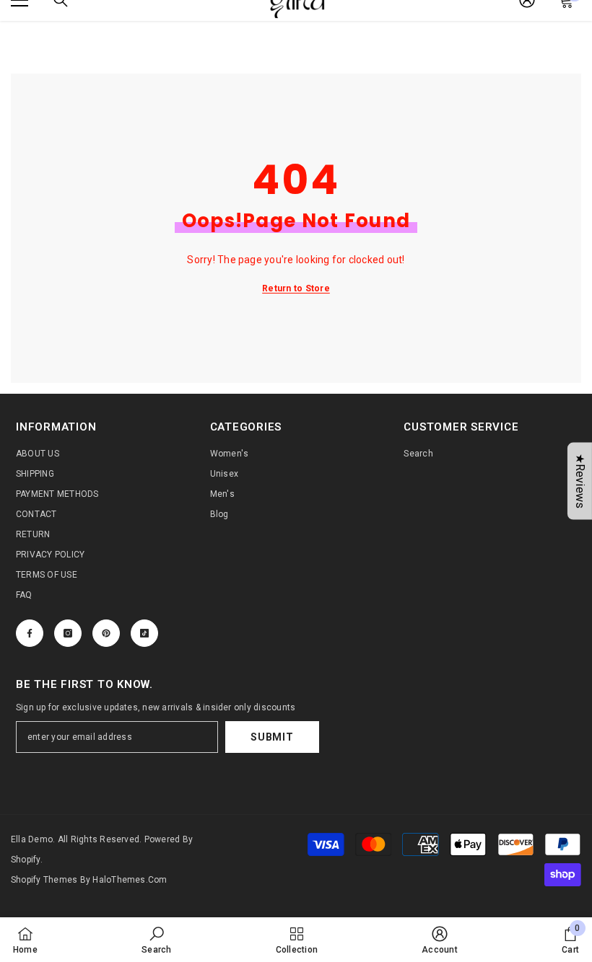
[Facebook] (29, 633)
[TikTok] (144, 633)
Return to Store (296, 288)
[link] (156, 939)
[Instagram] (68, 633)
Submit (272, 737)
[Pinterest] (106, 633)
